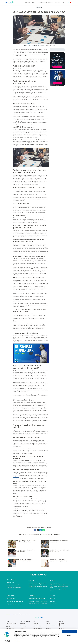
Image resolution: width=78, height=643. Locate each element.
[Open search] (68, 2)
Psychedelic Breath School (24, 626)
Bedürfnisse (16, 476)
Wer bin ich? (52, 601)
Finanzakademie (22, 628)
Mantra (30, 604)
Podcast (62, 628)
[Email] (38, 530)
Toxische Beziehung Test (10, 626)
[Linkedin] (40, 530)
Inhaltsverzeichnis (54, 49)
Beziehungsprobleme (11, 599)
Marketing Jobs (48, 628)
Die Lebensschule (22, 623)
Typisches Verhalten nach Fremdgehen (14, 604)
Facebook (62, 626)
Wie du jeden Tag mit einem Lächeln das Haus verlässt (39, 603)
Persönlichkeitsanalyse (11, 588)
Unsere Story (48, 623)
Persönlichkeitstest (10, 582)
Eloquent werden (53, 603)
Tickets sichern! (57, 82)
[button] (28, 2)
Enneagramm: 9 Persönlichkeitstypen (14, 587)
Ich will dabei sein (57, 66)
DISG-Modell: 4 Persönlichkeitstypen (14, 585)
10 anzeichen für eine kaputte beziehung (15, 601)
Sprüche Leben (53, 599)
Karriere (47, 626)
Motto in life (52, 598)
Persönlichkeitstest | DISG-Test (11, 623)
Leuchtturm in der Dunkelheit (37, 626)
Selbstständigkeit (39, 7)
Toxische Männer (10, 603)
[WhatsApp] (43, 530)
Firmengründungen (23, 385)
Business (19, 61)
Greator (7, 613)
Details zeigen (16, 640)
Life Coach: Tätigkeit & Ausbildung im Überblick (38, 586)
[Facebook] (35, 530)
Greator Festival (35, 623)
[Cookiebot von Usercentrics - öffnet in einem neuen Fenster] (7, 641)
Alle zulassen (69, 631)
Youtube (62, 623)
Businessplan (24, 106)
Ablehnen (69, 635)
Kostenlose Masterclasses (10, 628)
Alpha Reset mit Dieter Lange (37, 628)
